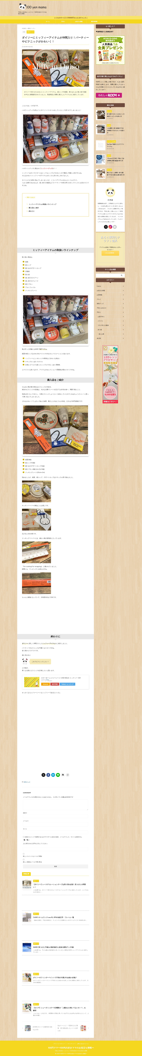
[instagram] (110, 227)
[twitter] (43, 775)
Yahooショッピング (67, 684)
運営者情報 (94, 21)
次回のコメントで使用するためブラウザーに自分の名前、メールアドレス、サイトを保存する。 (54, 837)
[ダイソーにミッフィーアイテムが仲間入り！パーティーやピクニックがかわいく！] (53, 775)
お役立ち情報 (78, 21)
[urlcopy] (68, 775)
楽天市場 (54, 684)
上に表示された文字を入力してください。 (36, 843)
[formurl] (115, 227)
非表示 (33, 197)
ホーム (48, 21)
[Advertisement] (55, 232)
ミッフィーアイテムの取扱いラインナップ (42, 204)
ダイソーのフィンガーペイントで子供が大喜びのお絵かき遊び (54, 977)
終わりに (32, 211)
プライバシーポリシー (59, 1043)
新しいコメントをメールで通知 (32, 856)
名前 (25, 813)
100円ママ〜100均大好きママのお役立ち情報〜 (71, 1048)
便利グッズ (27, 782)
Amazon (45, 684)
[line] (58, 775)
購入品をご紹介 (34, 208)
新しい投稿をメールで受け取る (32, 862)
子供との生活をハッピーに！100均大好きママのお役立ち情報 (71, 1050)
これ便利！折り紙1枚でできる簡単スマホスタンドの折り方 (116, 131)
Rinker (47, 679)
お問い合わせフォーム (83, 1043)
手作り (63, 21)
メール (25, 821)
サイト (25, 829)
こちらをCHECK (109, 253)
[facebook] (48, 775)
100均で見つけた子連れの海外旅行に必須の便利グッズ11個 (53, 947)
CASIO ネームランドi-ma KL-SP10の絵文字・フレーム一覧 (54, 917)
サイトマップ (71, 1043)
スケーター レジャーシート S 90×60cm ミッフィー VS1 (61, 678)
